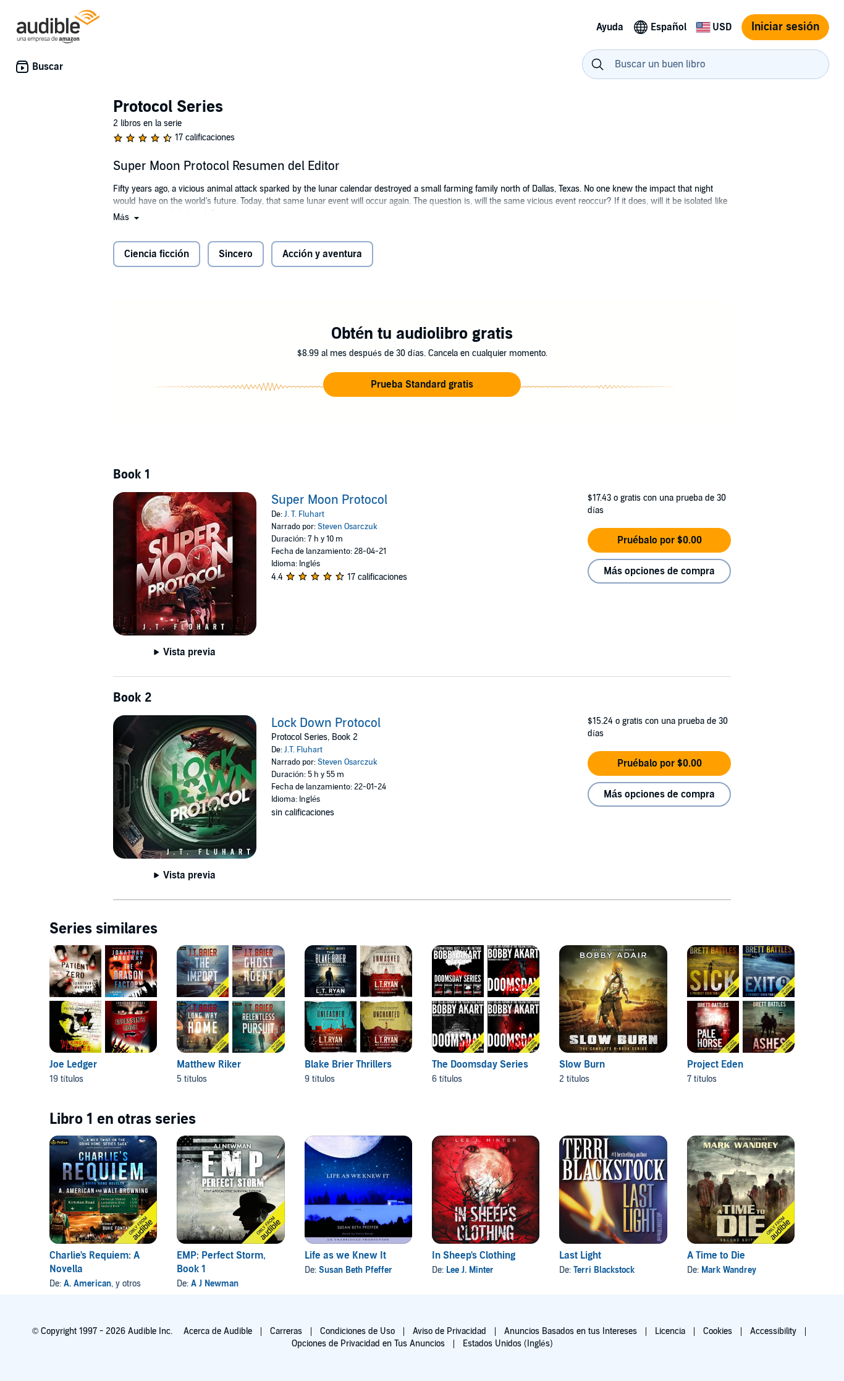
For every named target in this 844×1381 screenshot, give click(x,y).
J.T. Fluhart (303, 750)
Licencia (670, 1331)
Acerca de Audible (218, 1331)
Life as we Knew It (345, 1255)
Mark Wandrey (728, 1270)
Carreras (286, 1331)
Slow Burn (582, 1064)
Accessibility (773, 1331)
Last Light (580, 1255)
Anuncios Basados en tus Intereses (570, 1331)
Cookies (717, 1331)
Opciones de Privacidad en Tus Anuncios (368, 1343)
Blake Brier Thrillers (348, 1064)
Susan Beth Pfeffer (355, 1270)
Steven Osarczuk (348, 527)
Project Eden (715, 1064)
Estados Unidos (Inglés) (508, 1343)
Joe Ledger (73, 1064)
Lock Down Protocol (326, 723)
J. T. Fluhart (304, 514)
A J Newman (214, 1283)
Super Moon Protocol (329, 500)
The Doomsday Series (480, 1064)
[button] (127, 217)
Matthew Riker (209, 1064)
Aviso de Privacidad (449, 1331)
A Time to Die (716, 1255)
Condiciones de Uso (357, 1331)
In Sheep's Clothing (473, 1255)
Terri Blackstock (604, 1270)
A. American (87, 1283)
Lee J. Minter (470, 1270)
